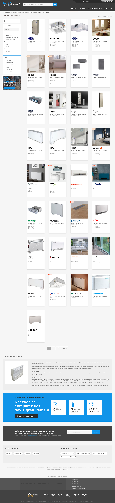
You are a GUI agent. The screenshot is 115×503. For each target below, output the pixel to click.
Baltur (8, 44)
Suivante (62, 348)
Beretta (8, 46)
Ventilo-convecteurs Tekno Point (68, 456)
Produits (73, 8)
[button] (11, 25)
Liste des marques (76, 479)
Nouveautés (8, 21)
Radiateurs (8, 453)
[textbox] (38, 4)
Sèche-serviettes (18, 453)
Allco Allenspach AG (11, 39)
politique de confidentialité (32, 435)
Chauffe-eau (36, 453)
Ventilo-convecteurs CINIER (67, 453)
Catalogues (82, 8)
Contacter (35, 21)
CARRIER (9, 51)
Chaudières (27, 453)
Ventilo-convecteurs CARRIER (100, 453)
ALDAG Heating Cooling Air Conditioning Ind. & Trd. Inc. (12, 37)
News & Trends (97, 8)
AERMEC (9, 35)
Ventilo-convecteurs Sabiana (83, 453)
